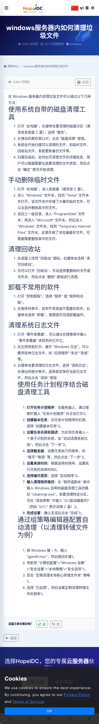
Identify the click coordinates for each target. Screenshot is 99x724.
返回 (13, 638)
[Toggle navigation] (6, 8)
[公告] (82, 8)
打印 (85, 82)
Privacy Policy (77, 695)
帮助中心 (13, 66)
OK (49, 711)
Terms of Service (28, 701)
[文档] (87, 8)
